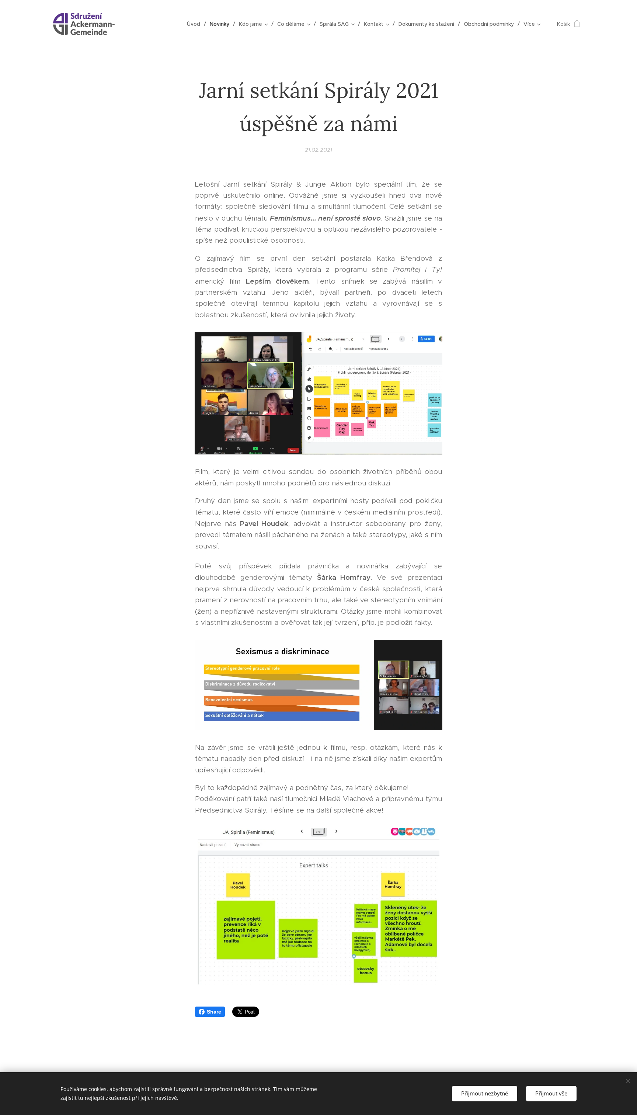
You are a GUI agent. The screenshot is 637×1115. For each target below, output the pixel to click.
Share (214, 1012)
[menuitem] (195, 24)
